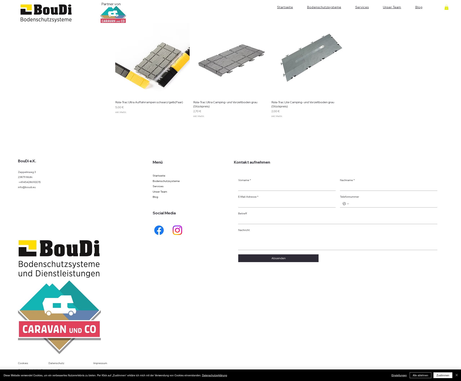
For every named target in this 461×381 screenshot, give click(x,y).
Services (158, 186)
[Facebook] (159, 230)
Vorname (244, 180)
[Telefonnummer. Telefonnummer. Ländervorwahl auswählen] (345, 204)
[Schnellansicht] (152, 60)
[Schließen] (457, 375)
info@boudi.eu (27, 187)
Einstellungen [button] (399, 375)
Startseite (159, 175)
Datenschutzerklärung (214, 375)
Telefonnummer (349, 196)
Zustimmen (443, 375)
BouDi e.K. (27, 161)
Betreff (242, 213)
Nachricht (244, 230)
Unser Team (160, 191)
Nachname (347, 180)
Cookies (23, 363)
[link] (446, 7)
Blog (155, 197)
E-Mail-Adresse (248, 196)
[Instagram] (177, 230)
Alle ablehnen (420, 375)
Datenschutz (56, 363)
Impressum (100, 363)
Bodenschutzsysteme (166, 181)
